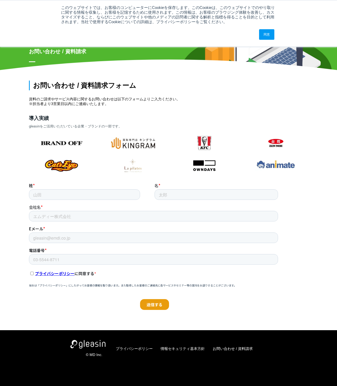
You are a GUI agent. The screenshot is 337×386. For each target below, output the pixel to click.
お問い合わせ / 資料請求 (233, 349)
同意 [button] (267, 34)
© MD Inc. (94, 355)
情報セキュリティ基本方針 (183, 349)
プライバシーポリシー (134, 349)
